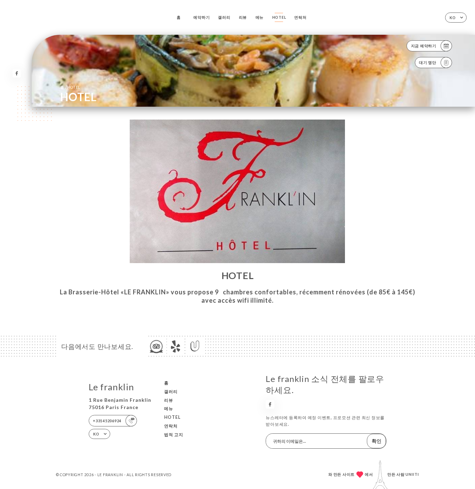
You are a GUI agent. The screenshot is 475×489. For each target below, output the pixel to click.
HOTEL (279, 17)
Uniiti (412, 474)
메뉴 (260, 17)
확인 (376, 441)
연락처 (300, 17)
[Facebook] (17, 73)
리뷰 (243, 17)
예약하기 (201, 17)
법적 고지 (173, 434)
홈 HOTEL (70, 87)
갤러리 (224, 17)
